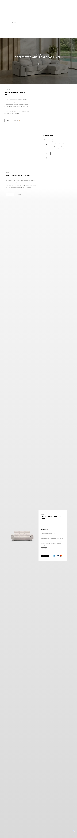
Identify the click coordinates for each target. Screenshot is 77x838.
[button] (60, 22)
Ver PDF (44, 548)
